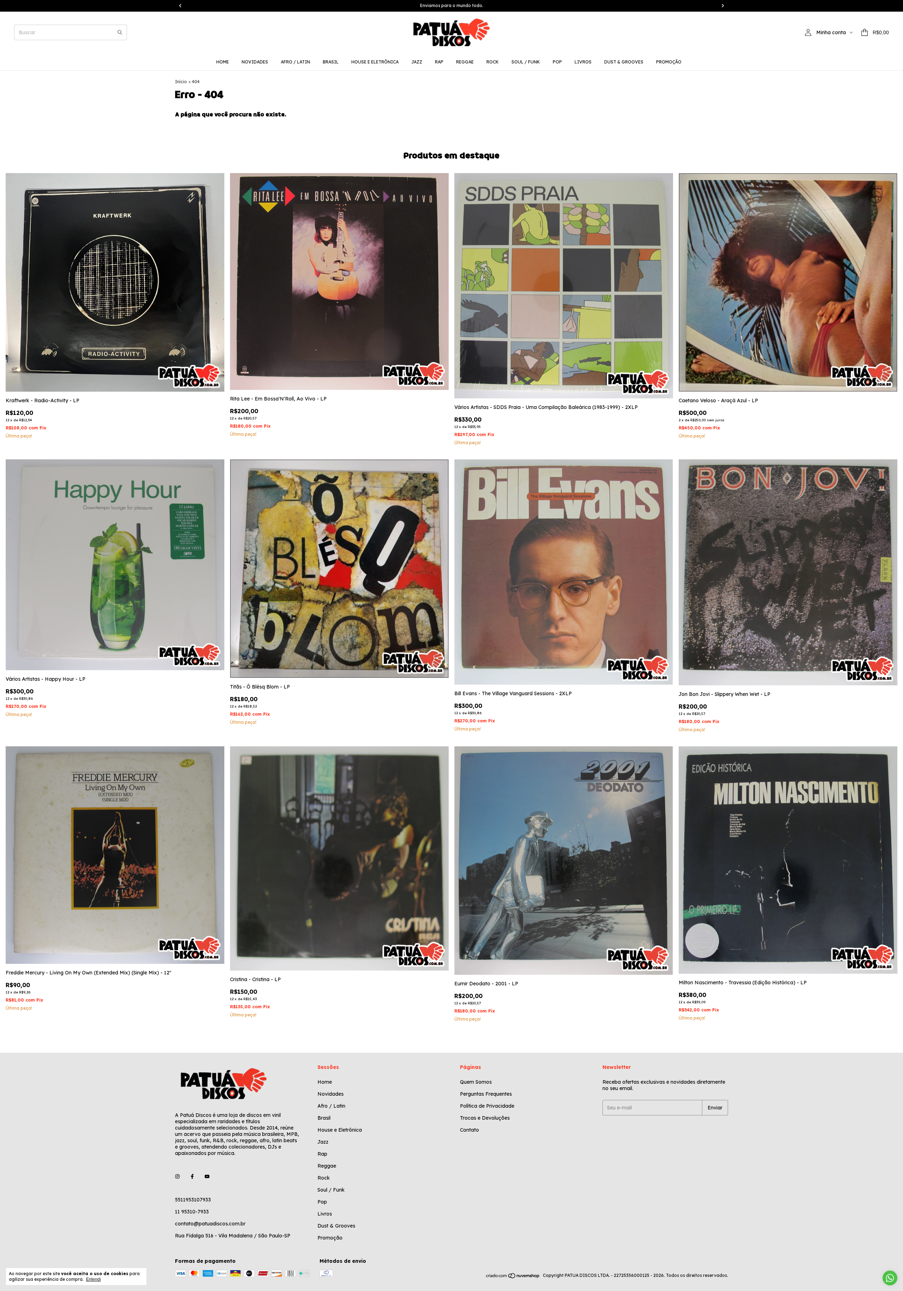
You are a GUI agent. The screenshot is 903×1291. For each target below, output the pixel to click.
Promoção (668, 62)
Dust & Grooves (623, 62)
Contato (469, 1130)
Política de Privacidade (487, 1106)
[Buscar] (120, 32)
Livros (583, 62)
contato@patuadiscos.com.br (210, 1223)
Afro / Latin (295, 62)
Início (181, 81)
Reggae (465, 62)
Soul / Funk (525, 62)
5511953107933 (193, 1200)
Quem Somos (476, 1082)
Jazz (416, 62)
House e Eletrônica (375, 62)
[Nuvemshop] (513, 1277)
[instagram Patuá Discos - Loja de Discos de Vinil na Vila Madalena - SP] (177, 1176)
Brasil (331, 62)
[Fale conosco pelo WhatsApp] (890, 1278)
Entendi (93, 1279)
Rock (492, 62)
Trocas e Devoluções (485, 1118)
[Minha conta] (808, 32)
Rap (439, 62)
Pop (557, 62)
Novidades (255, 62)
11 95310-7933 (192, 1212)
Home (222, 62)
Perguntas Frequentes (486, 1094)
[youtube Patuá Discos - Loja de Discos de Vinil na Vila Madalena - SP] (207, 1176)
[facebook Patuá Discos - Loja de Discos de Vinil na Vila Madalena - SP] (192, 1176)
